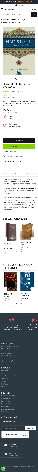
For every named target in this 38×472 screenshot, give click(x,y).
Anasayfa (4, 22)
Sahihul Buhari (9, 244)
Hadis (19, 22)
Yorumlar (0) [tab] (24, 173)
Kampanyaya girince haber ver (13, 156)
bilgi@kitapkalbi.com (7, 353)
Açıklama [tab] (4, 173)
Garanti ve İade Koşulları (8, 376)
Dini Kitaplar (12, 22)
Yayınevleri (4, 378)
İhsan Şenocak (5, 398)
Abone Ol (30, 428)
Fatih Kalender (5, 401)
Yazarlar (3, 381)
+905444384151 (6, 355)
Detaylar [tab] (14, 173)
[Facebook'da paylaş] (10, 161)
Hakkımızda (4, 370)
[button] (7, 9)
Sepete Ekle (19, 141)
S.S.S (2, 373)
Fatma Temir (5, 406)
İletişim (3, 386)
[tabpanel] (19, 51)
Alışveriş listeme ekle (10, 151)
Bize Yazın (4, 384)
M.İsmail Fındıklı (6, 404)
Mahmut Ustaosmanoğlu (8, 395)
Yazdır (19, 161)
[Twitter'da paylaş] (13, 161)
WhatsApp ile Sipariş (20, 146)
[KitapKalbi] (19, 5)
